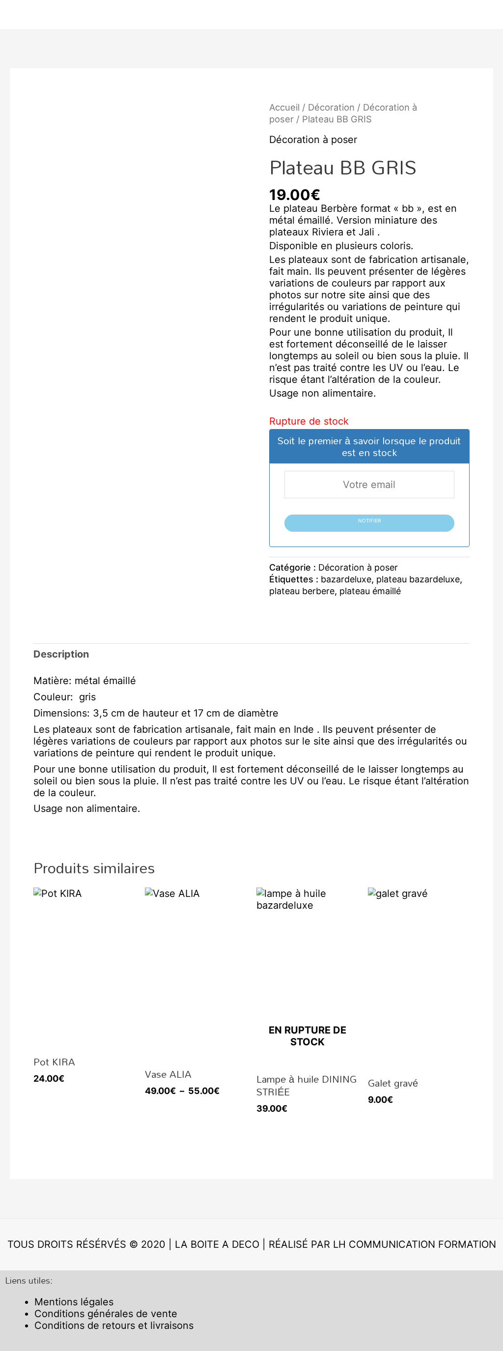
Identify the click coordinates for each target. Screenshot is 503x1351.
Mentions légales (73, 1302)
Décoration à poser (313, 139)
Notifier (369, 520)
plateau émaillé (370, 591)
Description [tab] (61, 654)
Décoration (331, 107)
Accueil (284, 107)
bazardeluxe (346, 579)
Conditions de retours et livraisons (114, 1325)
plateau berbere (302, 591)
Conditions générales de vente (105, 1314)
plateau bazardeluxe (418, 579)
